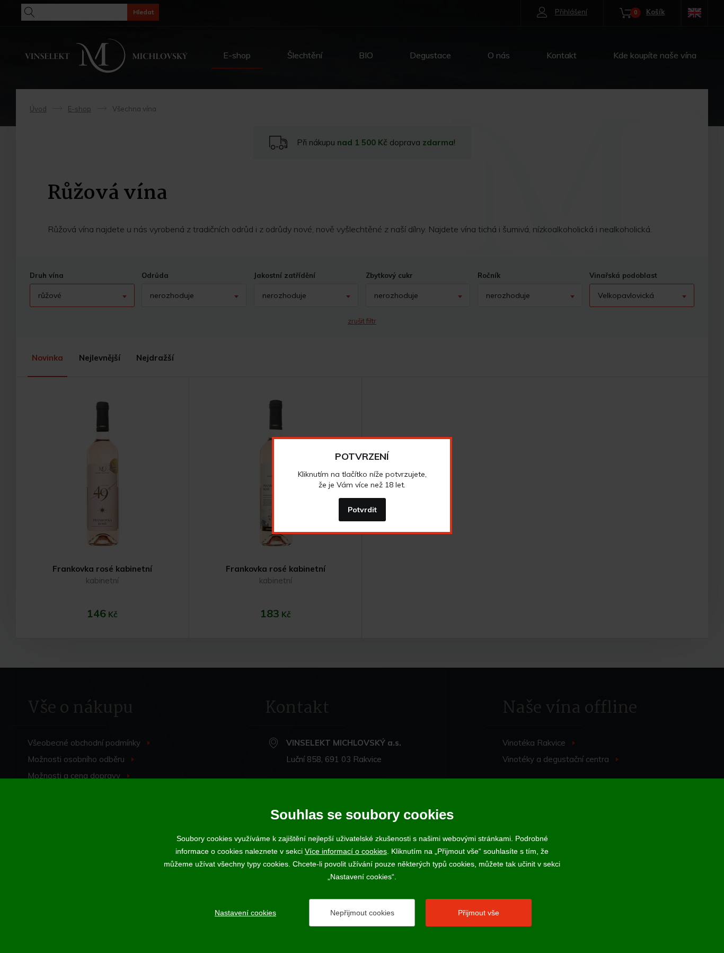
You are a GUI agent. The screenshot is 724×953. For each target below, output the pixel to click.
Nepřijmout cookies (362, 912)
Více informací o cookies (346, 851)
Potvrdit (362, 509)
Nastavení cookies (245, 912)
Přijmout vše (478, 912)
